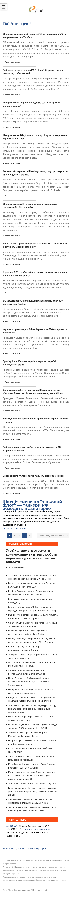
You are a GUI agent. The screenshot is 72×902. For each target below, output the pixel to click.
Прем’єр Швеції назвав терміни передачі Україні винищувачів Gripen (29, 363)
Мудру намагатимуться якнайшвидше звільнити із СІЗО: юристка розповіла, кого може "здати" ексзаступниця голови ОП (32, 775)
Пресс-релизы (9, 849)
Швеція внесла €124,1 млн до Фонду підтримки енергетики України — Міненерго (35, 136)
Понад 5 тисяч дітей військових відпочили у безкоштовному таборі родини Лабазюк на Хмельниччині (29, 681)
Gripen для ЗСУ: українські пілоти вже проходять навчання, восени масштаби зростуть (35, 273)
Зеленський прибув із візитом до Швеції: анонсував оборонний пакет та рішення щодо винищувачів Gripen (33, 391)
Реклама (22, 849)
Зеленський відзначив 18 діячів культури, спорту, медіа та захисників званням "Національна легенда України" (32, 709)
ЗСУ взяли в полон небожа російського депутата (32, 783)
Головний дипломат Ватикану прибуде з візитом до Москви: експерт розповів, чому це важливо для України (33, 791)
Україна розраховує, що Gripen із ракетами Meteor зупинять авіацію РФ (35, 331)
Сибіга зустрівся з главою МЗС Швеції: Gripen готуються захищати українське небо (33, 71)
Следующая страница (52, 535)
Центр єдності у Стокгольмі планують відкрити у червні (33, 475)
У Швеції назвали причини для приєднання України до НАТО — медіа (36, 420)
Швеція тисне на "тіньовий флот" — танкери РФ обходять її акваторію (32, 505)
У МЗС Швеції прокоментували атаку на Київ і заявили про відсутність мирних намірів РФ (35, 245)
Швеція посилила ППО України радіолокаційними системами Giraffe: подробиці (30, 205)
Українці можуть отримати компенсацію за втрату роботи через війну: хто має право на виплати (31, 556)
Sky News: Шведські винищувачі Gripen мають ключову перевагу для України (33, 302)
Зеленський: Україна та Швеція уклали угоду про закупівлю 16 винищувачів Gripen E (35, 173)
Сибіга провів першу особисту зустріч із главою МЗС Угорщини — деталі (32, 448)
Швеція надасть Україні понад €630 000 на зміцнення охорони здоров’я (31, 104)
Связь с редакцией (37, 849)
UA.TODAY (11, 826)
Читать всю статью (12, 62)
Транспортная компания (36, 829)
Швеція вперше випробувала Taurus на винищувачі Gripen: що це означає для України (34, 35)
